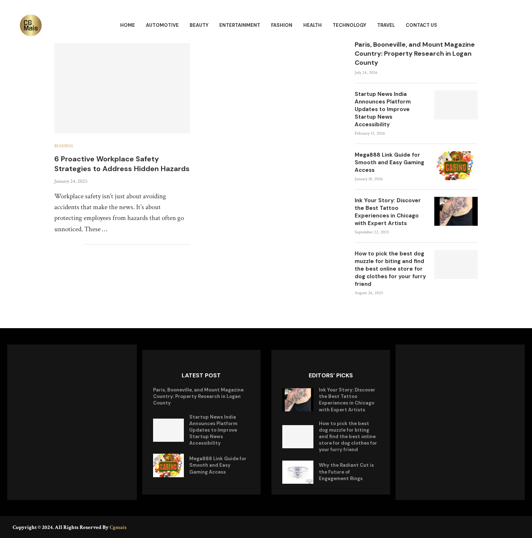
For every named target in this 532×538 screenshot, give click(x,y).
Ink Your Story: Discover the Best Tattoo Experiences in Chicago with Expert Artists (388, 212)
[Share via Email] (79, 244)
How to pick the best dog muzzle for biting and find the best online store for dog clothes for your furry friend (390, 269)
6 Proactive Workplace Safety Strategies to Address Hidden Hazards (122, 163)
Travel (386, 25)
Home (127, 25)
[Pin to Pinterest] (71, 244)
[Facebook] (494, 527)
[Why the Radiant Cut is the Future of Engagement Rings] (297, 472)
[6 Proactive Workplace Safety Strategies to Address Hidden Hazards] (122, 88)
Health (312, 25)
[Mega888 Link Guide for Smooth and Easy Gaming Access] (456, 165)
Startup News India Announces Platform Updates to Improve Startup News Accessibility (383, 109)
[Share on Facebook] (56, 244)
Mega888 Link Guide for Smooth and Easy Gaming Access (389, 162)
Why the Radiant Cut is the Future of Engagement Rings (346, 471)
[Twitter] (505, 527)
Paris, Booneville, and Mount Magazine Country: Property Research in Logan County (415, 53)
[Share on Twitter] (64, 244)
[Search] (508, 25)
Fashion (281, 25)
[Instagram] (514, 527)
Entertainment (239, 25)
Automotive (162, 25)
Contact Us (421, 25)
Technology (349, 25)
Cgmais (118, 527)
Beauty (199, 25)
